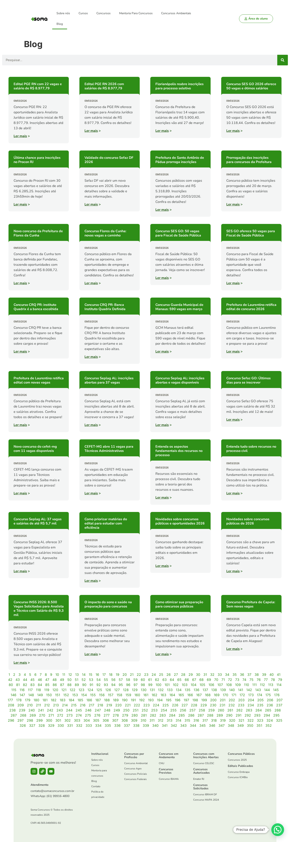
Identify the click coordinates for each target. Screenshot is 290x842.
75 (251, 680)
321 (241, 720)
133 (170, 690)
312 (160, 720)
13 (77, 674)
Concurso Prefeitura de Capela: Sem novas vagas (250, 604)
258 (202, 710)
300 (49, 720)
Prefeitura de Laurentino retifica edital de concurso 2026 (251, 306)
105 (202, 685)
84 (40, 685)
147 (22, 695)
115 (13, 690)
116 (22, 690)
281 (144, 715)
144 (267, 690)
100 (158, 685)
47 (47, 680)
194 (160, 700)
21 (132, 674)
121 (63, 690)
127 (117, 690)
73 (237, 680)
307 (115, 720)
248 (107, 710)
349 (240, 725)
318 (214, 720)
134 (179, 690)
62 (157, 680)
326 (23, 725)
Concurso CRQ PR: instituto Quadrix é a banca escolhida (36, 306)
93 (106, 685)
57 (121, 680)
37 (249, 674)
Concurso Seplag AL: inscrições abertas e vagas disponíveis (179, 380)
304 (86, 720)
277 (107, 715)
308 (124, 720)
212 (47, 705)
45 (32, 680)
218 (100, 705)
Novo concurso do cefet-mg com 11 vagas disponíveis (35, 448)
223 (146, 705)
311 (152, 720)
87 (62, 685)
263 (249, 710)
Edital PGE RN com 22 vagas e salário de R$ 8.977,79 (38, 86)
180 (36, 700)
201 (222, 700)
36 (242, 674)
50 (69, 680)
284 (172, 715)
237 (279, 705)
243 (59, 710)
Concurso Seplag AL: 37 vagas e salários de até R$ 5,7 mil (38, 521)
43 (17, 680)
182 (53, 700)
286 (191, 715)
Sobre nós (63, 13)
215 (74, 705)
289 (220, 715)
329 (51, 725)
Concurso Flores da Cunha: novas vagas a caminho (105, 233)
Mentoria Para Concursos (136, 13)
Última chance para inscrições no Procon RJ (37, 159)
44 (25, 680)
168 (208, 695)
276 (97, 715)
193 (151, 700)
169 (217, 695)
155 (93, 695)
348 (231, 725)
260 (221, 710)
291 (238, 715)
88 (69, 685)
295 (276, 715)
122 (72, 690)
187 (98, 700)
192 (142, 700)
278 (116, 715)
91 (91, 685)
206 (270, 700)
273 (69, 715)
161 (145, 695)
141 (240, 690)
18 (111, 674)
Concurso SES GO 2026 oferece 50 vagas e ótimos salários (251, 86)
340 (155, 725)
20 (124, 674)
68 (201, 680)
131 (152, 690)
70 (216, 680)
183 (62, 700)
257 (192, 710)
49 (62, 680)
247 (98, 710)
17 (104, 674)
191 (133, 700)
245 (79, 710)
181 (45, 700)
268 (23, 715)
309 (134, 720)
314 (178, 720)
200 (213, 700)
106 (211, 685)
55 (106, 680)
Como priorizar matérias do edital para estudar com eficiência (105, 523)
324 (269, 720)
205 (260, 700)
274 (79, 715)
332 (79, 725)
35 (234, 674)
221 (128, 705)
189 (116, 700)
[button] (277, 829)
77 (266, 680)
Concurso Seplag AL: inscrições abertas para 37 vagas (109, 380)
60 (143, 680)
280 (134, 715)
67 (194, 680)
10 (57, 674)
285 (182, 715)
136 (196, 690)
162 (154, 695)
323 (260, 720)
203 (241, 700)
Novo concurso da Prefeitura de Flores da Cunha (38, 233)
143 (258, 690)
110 (246, 685)
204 (251, 700)
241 (41, 710)
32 (212, 674)
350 (250, 725)
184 (71, 700)
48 (54, 680)
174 (259, 695)
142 (249, 690)
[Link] (42, 771)
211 (38, 705)
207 (279, 700)
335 (108, 725)
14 (84, 674)
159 (128, 695)
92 (98, 685)
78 (273, 680)
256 (183, 710)
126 (108, 690)
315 (187, 720)
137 (205, 690)
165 (181, 695)
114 (279, 685)
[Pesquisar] (282, 60)
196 (177, 700)
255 (173, 710)
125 (99, 690)
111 (254, 685)
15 (90, 674)
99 (150, 685)
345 (202, 725)
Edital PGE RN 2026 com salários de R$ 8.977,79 (104, 86)
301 (58, 720)
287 (201, 715)
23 (146, 674)
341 (165, 725)
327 (32, 725)
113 (270, 685)
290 (229, 715)
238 (12, 710)
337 (127, 725)
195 (169, 700)
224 (156, 705)
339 (146, 725)
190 (125, 700)
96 (128, 685)
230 (213, 705)
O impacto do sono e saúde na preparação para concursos (108, 604)
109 (238, 685)
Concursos (103, 13)
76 (259, 680)
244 (69, 710)
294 (267, 715)
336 (117, 725)
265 (268, 710)
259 (211, 710)
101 (167, 685)
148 (31, 695)
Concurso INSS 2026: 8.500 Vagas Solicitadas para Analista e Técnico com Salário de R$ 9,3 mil (39, 608)
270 (42, 715)
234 (251, 705)
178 (19, 700)
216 (83, 705)
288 (210, 715)
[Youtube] (51, 771)
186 (89, 700)
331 (70, 725)
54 (98, 680)
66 (187, 680)
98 (143, 685)
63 (164, 680)
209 (20, 705)
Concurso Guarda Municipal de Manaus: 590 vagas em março (179, 306)
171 (233, 695)
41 (278, 674)
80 (11, 685)
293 (257, 715)
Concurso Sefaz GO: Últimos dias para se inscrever (248, 380)
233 (241, 705)
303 (77, 720)
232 (231, 705)
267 (14, 715)
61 (150, 680)
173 (251, 695)
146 (13, 695)
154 (84, 695)
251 (135, 710)
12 (70, 674)
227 (185, 705)
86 (55, 685)
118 (38, 690)
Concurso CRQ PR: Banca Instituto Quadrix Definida (104, 306)
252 (145, 710)
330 (61, 725)
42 (10, 680)
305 (96, 720)
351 (259, 725)
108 (229, 685)
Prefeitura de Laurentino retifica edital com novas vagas (39, 380)
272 (60, 715)
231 (222, 705)
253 (154, 710)
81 (18, 685)
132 (161, 690)
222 (137, 705)
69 (209, 680)
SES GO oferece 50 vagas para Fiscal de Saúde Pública (250, 233)
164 (172, 695)
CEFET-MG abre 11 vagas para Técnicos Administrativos (108, 448)
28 (183, 674)
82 (25, 685)
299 (39, 720)
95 (121, 685)
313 (169, 720)
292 (248, 715)
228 (194, 705)
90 (84, 685)
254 (164, 710)
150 (49, 695)
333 (89, 725)
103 (184, 685)
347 (221, 725)
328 (41, 725)
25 (161, 674)
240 (31, 710)
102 (176, 685)
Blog (59, 24)
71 (223, 680)
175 (268, 695)
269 (33, 715)
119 (46, 690)
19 (117, 674)
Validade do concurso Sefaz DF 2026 (108, 159)
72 (230, 680)
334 (98, 725)
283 (162, 715)
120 (55, 690)
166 (190, 695)
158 (119, 695)
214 (65, 705)
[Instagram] (34, 771)
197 (186, 700)
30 (198, 674)
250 (126, 710)
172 (242, 695)
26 (168, 674)
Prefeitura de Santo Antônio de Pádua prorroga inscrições (179, 159)
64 (172, 680)
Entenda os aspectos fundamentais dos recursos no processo (179, 450)
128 (126, 690)
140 (232, 690)
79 (280, 680)
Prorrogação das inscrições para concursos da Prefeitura (249, 159)
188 (107, 700)
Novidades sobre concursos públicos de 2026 (247, 521)
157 (110, 695)
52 (84, 680)
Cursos (83, 13)
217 (91, 705)
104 (193, 685)
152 (66, 695)
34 (227, 674)
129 (135, 690)
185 (80, 700)
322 (250, 720)
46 (40, 680)
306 (106, 720)
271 (51, 715)
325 (279, 720)
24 (154, 674)
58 (128, 680)
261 (230, 710)
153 (75, 695)
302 (67, 720)
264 (258, 710)
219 (109, 705)
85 (47, 685)
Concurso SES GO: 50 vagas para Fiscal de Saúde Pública (178, 233)
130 (143, 690)
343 (183, 725)
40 (271, 674)
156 (102, 695)
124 (90, 690)
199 (204, 700)
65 (179, 680)
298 (30, 720)
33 (220, 674)
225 (165, 705)
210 (30, 705)
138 (214, 690)
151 (57, 695)
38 (257, 674)
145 (276, 690)
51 (76, 680)
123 (81, 690)
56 (113, 680)
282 (153, 715)
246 (88, 710)
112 (262, 685)
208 (11, 705)
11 (63, 674)
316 (196, 720)
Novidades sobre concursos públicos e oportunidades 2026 (180, 521)
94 (113, 685)
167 (199, 695)
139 (223, 690)
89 (77, 685)
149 (40, 695)
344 (193, 725)
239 (22, 710)
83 (32, 685)
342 (174, 725)
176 (277, 695)
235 (260, 705)
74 (244, 680)
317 (205, 720)
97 (136, 685)
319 (223, 720)
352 (268, 725)
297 (20, 720)
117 (30, 690)
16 (97, 674)
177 (10, 700)
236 (270, 705)
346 (212, 725)
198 (195, 700)
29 (191, 674)
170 (225, 695)
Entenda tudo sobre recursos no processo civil (251, 448)
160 (137, 695)
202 (232, 700)
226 (175, 705)
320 (232, 720)
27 (176, 674)
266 (278, 710)
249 (117, 710)
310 (143, 720)
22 (139, 674)
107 (220, 685)
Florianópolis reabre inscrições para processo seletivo (179, 86)
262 (239, 710)
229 (203, 705)
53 (91, 680)
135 (187, 690)
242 (50, 710)
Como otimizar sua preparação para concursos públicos (179, 604)
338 (136, 725)
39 (264, 674)
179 (27, 700)
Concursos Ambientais (176, 13)
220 (118, 705)
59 (135, 680)
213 (56, 705)
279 (125, 715)
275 (88, 715)
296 (11, 720)
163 (163, 695)
